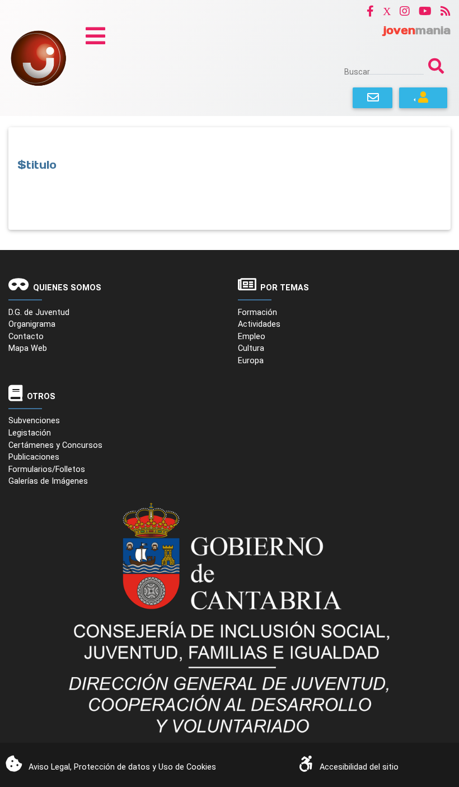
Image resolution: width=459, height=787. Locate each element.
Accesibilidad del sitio (359, 767)
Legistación (29, 433)
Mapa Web (27, 348)
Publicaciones (33, 457)
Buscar (357, 71)
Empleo (251, 336)
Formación (257, 312)
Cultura (251, 348)
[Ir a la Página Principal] (38, 57)
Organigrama (31, 324)
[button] (370, 11)
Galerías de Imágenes (48, 481)
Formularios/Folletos (46, 469)
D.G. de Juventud (38, 312)
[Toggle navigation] (95, 35)
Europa (251, 360)
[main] (229, 178)
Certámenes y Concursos (55, 445)
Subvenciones (34, 420)
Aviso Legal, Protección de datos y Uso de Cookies (122, 767)
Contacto (26, 336)
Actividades (259, 324)
